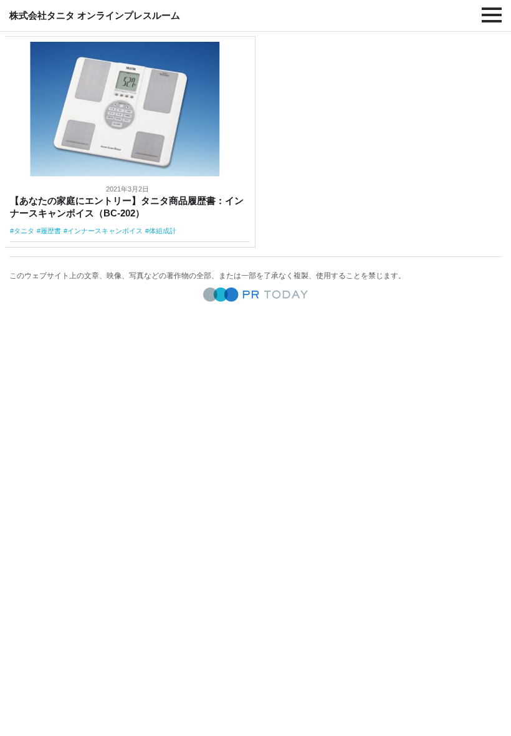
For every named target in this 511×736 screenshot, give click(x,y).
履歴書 (51, 231)
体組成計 (162, 231)
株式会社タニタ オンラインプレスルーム (94, 15)
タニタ (24, 231)
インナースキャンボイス (105, 231)
